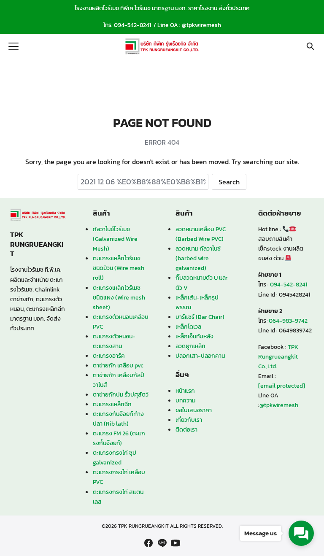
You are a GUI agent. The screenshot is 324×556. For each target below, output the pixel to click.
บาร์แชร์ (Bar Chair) (200, 316)
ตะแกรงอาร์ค (109, 355)
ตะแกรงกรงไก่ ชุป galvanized (114, 457)
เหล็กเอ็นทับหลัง (194, 336)
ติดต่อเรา (186, 429)
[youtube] (175, 543)
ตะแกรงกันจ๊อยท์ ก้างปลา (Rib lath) (118, 418)
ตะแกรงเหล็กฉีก (112, 404)
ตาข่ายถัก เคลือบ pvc (118, 365)
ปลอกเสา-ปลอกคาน (200, 355)
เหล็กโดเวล (188, 326)
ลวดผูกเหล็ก (190, 346)
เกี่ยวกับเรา (189, 419)
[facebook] (148, 543)
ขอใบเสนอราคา (194, 410)
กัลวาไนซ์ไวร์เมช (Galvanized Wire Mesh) (115, 238)
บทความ (185, 400)
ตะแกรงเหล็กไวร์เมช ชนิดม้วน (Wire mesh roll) (118, 268)
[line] (162, 543)
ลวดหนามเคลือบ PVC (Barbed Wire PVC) (201, 233)
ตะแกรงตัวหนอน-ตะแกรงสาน (114, 341)
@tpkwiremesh (201, 25)
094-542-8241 (132, 25)
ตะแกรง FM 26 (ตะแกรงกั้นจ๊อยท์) (119, 438)
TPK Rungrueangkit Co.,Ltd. (278, 356)
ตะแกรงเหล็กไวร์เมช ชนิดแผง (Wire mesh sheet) (119, 297)
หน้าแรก (185, 390)
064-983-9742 (288, 320)
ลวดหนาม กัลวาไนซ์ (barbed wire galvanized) (198, 258)
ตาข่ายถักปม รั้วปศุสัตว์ (120, 394)
